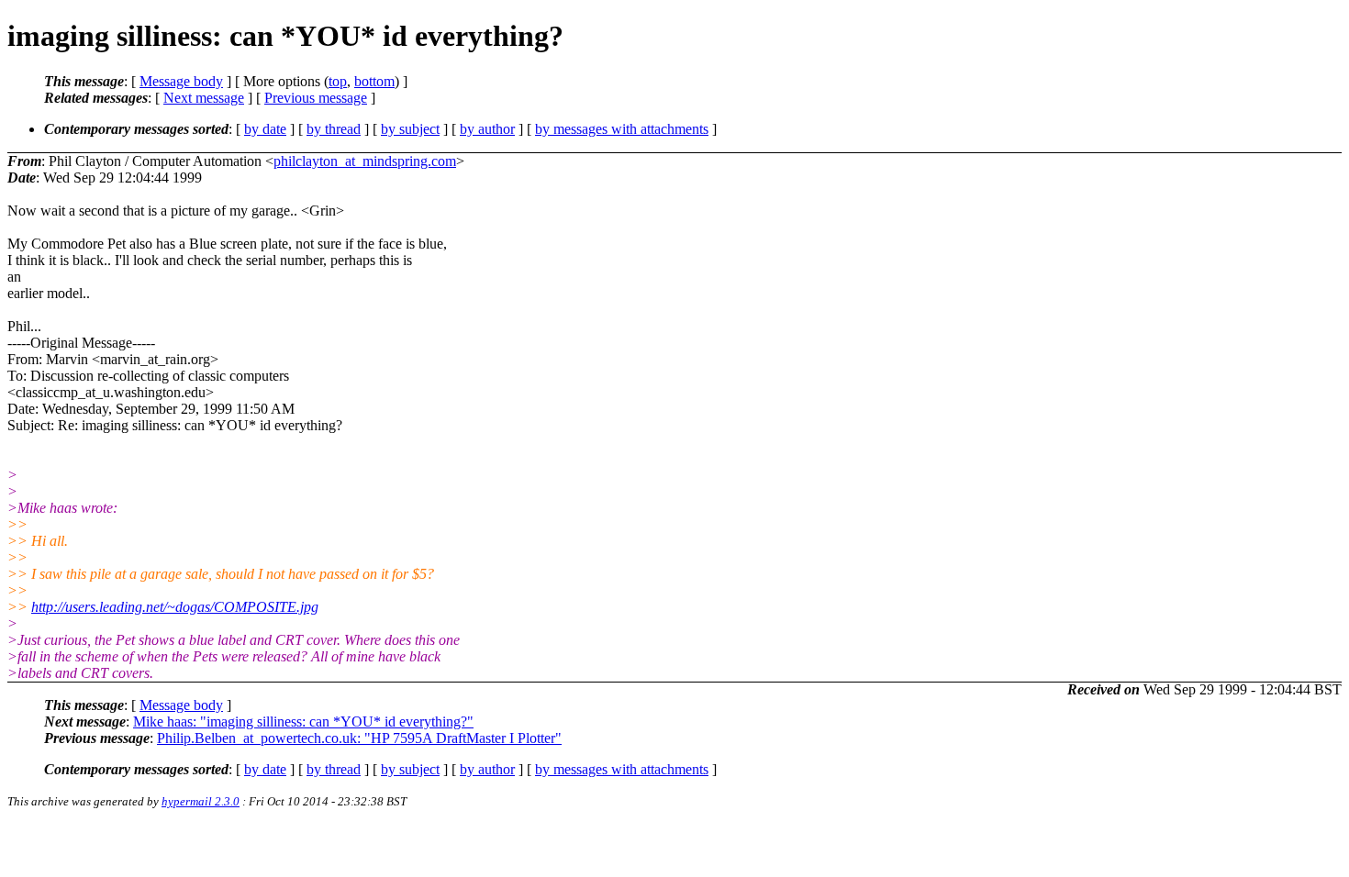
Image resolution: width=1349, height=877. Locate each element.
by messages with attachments (621, 129)
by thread (334, 129)
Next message (203, 97)
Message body (181, 81)
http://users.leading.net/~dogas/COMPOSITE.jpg (174, 607)
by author (487, 129)
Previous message (315, 97)
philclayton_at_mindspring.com (364, 161)
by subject (410, 129)
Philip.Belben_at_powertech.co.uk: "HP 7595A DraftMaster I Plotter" (359, 738)
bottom (374, 81)
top (338, 81)
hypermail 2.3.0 (201, 801)
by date (265, 129)
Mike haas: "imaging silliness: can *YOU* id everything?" (303, 721)
